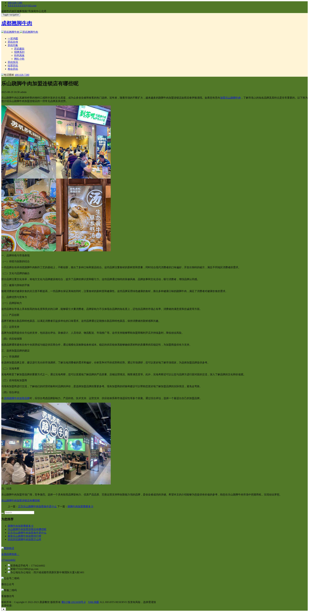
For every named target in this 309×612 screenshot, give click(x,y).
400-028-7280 (15, 2)
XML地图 (93, 602)
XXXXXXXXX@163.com (22, 5)
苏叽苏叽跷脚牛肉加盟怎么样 (24, 539)
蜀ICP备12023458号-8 (73, 602)
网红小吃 (19, 58)
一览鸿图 (13, 38)
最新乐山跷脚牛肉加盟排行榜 (24, 536)
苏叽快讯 (13, 62)
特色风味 (19, 55)
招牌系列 (19, 52)
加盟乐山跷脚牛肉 (230, 97)
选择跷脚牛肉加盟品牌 (17, 398)
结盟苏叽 (13, 65)
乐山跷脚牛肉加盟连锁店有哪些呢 (20, 500)
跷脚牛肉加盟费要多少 (80, 506)
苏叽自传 (13, 42)
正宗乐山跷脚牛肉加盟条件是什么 (37, 506)
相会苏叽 (13, 69)
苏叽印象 (13, 45)
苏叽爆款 (19, 48)
